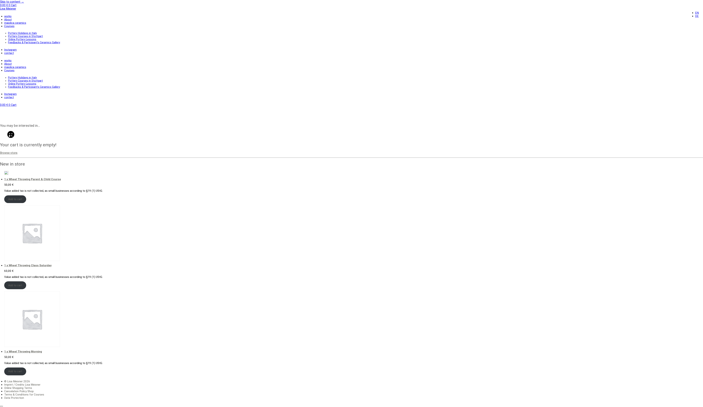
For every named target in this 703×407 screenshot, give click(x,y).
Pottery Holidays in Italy (22, 33)
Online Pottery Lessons (22, 39)
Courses (9, 26)
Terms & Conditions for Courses (24, 394)
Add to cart (15, 199)
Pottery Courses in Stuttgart (25, 36)
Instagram (10, 49)
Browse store (8, 153)
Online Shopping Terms (18, 388)
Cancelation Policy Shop (19, 391)
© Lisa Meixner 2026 (17, 381)
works (8, 16)
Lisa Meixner (8, 8)
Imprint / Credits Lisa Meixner (22, 384)
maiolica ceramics (15, 23)
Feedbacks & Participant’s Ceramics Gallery (34, 42)
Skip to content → (12, 1)
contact (9, 53)
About (8, 19)
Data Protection (14, 398)
